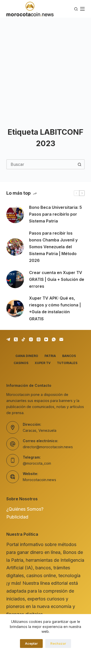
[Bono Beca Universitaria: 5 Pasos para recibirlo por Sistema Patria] (15, 214)
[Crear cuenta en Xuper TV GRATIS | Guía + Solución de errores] (15, 279)
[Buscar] (76, 9)
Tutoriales (67, 363)
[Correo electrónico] (61, 339)
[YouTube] (46, 339)
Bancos (69, 356)
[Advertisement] (45, 65)
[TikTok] (23, 339)
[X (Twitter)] (16, 339)
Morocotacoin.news (39, 480)
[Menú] (82, 9)
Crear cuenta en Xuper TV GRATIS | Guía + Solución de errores (56, 279)
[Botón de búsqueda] (79, 164)
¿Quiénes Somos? (24, 509)
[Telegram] (8, 339)
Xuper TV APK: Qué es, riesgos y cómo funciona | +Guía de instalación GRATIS (55, 308)
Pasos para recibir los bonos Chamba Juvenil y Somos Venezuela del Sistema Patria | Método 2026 (53, 247)
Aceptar (31, 643)
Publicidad (17, 517)
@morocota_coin (37, 463)
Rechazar (58, 643)
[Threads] (38, 339)
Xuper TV (43, 363)
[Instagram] (31, 339)
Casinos (21, 363)
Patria (50, 356)
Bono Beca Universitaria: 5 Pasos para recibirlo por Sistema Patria (55, 214)
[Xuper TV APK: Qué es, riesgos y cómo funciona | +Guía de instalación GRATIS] (15, 308)
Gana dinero (26, 356)
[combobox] (41, 164)
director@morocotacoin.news (48, 447)
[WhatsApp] (54, 339)
